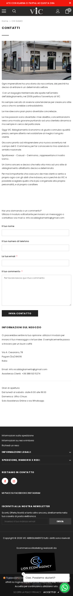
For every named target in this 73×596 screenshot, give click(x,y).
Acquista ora (39, 3)
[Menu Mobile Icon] (4, 11)
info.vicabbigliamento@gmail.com (28, 369)
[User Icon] (58, 11)
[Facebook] (5, 481)
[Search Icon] (14, 11)
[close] (70, 3)
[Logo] (36, 11)
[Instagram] (14, 481)
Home (5, 21)
